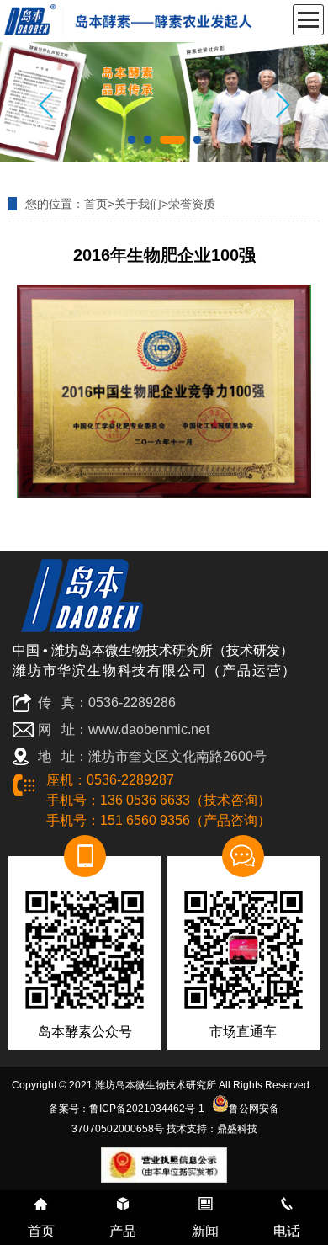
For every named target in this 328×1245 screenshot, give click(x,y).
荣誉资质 (191, 203)
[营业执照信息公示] (164, 1165)
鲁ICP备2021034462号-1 (146, 1109)
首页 (96, 203)
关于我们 (137, 203)
